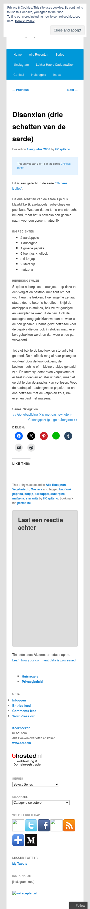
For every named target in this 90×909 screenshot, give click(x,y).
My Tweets (19, 863)
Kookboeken (21, 728)
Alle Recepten (38, 54)
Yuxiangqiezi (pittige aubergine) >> (53, 419)
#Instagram (21, 64)
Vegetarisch (20, 489)
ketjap (28, 493)
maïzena (18, 498)
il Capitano (62, 149)
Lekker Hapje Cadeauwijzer (55, 64)
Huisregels (38, 74)
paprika (17, 493)
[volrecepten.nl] (24, 893)
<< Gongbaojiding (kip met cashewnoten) (42, 414)
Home (18, 54)
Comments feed (24, 710)
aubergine (57, 493)
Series (60, 54)
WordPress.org (24, 716)
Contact (19, 74)
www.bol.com (21, 742)
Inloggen (19, 700)
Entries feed (21, 705)
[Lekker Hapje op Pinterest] (56, 830)
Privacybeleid (32, 681)
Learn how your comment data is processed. (44, 660)
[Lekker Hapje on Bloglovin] (18, 845)
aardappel (42, 493)
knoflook (65, 489)
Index (57, 74)
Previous (20, 89)
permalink (24, 502)
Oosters (36, 489)
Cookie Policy (24, 21)
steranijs (32, 498)
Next (72, 89)
